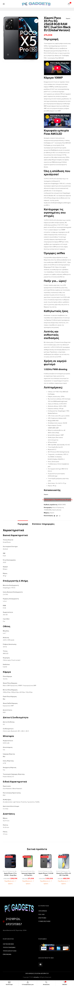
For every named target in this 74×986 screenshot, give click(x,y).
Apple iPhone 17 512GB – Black (46, 874)
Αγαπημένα (11, 868)
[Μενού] (4, 4)
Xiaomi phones (56, 510)
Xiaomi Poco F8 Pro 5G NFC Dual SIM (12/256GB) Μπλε (63, 874)
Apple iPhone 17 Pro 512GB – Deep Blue (10, 874)
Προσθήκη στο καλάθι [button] (7, 868)
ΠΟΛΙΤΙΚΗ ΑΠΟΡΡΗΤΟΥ (42, 973)
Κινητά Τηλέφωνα (58, 507)
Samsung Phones (26, 871)
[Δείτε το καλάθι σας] (69, 4)
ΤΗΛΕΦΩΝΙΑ (47, 510)
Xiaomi (68, 18)
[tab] (23, 523)
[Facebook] (40, 964)
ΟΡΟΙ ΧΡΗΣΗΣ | (30, 973)
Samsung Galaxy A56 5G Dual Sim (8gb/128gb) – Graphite (28, 874)
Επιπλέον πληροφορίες (43, 524)
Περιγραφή (23, 524)
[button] (36, 21)
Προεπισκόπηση (14, 868)
